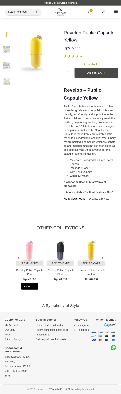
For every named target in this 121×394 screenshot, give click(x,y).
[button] (18, 257)
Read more (30, 263)
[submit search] (37, 11)
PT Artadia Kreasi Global (61, 389)
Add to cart (96, 72)
